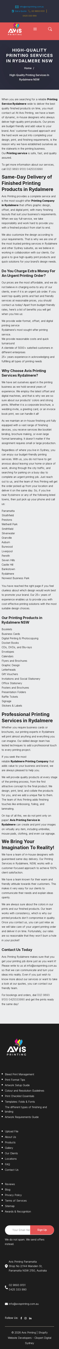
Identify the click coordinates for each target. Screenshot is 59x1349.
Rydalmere (14, 494)
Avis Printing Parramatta (23, 1261)
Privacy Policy (13, 1195)
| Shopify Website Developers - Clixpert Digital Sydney (29, 1338)
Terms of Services (16, 1200)
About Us (10, 1137)
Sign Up (42, 1229)
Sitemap (10, 1206)
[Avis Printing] (15, 29)
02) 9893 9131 (16, 169)
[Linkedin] (30, 1318)
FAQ (7, 1164)
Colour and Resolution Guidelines (24, 1090)
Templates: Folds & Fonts (20, 1101)
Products (10, 1142)
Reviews (10, 1184)
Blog (7, 1189)
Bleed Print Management (19, 1074)
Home (28, 68)
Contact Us (12, 1169)
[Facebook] (21, 1318)
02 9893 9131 (38, 11)
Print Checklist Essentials (19, 1096)
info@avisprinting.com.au (24, 1303)
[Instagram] (25, 1318)
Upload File (11, 1131)
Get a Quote (21, 11)
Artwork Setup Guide (17, 1085)
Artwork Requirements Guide (22, 1117)
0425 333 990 (18, 1289)
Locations (11, 1158)
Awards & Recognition (18, 1211)
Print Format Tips (15, 1079)
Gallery (9, 1147)
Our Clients (11, 1153)
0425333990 (35, 169)
